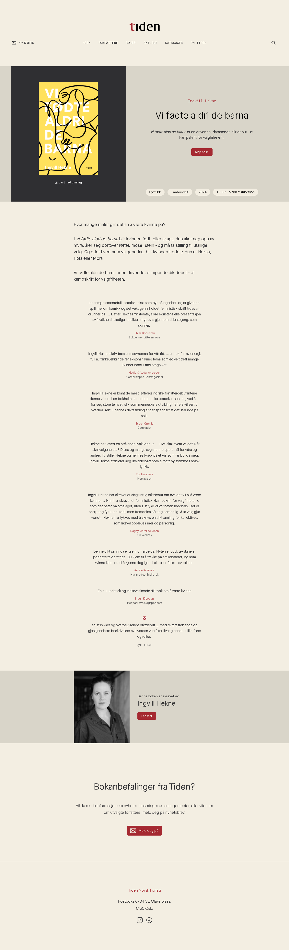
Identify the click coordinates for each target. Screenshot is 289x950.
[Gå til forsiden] (144, 26)
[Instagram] (139, 920)
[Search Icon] (273, 43)
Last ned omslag (70, 182)
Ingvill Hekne (202, 101)
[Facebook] (149, 920)
